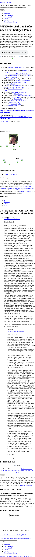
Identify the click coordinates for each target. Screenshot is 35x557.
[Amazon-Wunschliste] (24, 162)
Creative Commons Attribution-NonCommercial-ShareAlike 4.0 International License (17, 470)
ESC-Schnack (18, 190)
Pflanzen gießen (12, 105)
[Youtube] (9, 146)
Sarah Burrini (18, 99)
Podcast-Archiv (8, 15)
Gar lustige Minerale (15, 74)
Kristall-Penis (18, 94)
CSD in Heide (4, 121)
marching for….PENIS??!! (21, 82)
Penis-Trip (11, 79)
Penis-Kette (26, 75)
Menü (2, 10)
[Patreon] (3, 146)
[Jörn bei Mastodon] (10, 162)
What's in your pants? (6, 2)
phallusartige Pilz (16, 104)
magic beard (11, 84)
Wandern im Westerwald (25, 95)
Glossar (6, 18)
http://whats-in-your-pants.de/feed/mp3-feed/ (13, 535)
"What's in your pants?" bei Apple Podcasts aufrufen (15, 538)
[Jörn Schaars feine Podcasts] (12, 160)
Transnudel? (25, 70)
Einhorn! (6, 87)
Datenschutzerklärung (10, 22)
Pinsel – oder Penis (13, 102)
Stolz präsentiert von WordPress (22, 556)
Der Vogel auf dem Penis (19, 92)
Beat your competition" (25, 191)
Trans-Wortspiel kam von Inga (16, 67)
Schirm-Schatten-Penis (15, 89)
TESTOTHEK (8, 72)
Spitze (5, 90)
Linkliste (6, 20)
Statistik (9, 17)
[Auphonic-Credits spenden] (17, 164)
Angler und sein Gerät (18, 87)
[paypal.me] (23, 146)
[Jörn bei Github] (26, 160)
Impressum (7, 13)
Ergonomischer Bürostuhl (22, 80)
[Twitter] (16, 146)
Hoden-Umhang (16, 97)
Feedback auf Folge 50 (10, 174)
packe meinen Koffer (12, 77)
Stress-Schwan (14, 75)
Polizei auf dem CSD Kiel (18, 100)
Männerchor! (17, 85)
